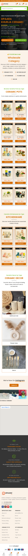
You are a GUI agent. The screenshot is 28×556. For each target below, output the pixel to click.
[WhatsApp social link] (11, 507)
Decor (16, 515)
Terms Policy (5, 523)
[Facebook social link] (3, 507)
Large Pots (17, 520)
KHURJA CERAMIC (6, 401)
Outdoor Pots (5, 535)
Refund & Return (6, 518)
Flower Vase (18, 518)
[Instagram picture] (4, 394)
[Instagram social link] (5, 507)
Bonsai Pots (5, 530)
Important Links (6, 510)
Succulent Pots (6, 537)
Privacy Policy (5, 520)
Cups (16, 532)
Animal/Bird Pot (19, 513)
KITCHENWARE (14, 217)
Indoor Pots (5, 532)
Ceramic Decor (14, 278)
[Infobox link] (14, 460)
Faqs (3, 515)
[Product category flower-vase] (14, 331)
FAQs (8, 44)
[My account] (19, 4)
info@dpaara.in (7, 504)
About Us (4, 513)
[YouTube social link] (8, 507)
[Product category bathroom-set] (14, 304)
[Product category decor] (14, 359)
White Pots (4, 540)
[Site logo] (5, 4)
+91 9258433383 (7, 502)
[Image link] (7, 107)
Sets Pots (17, 523)
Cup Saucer (18, 535)
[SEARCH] (25, 8)
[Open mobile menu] (26, 4)
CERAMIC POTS (14, 91)
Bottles (17, 530)
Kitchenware (19, 527)
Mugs (16, 537)
